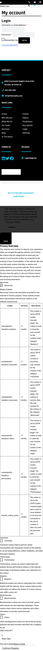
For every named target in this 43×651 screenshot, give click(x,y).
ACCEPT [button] (12, 227)
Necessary (8, 285)
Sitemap (26, 133)
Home (4, 114)
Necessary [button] (4, 282)
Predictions (27, 121)
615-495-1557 (10, 90)
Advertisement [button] (5, 595)
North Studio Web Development (21, 193)
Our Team (6, 125)
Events (25, 114)
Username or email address (14, 25)
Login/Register (31, 158)
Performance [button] (5, 557)
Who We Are (7, 118)
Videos (25, 118)
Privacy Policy (13, 222)
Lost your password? (10, 45)
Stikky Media (18, 196)
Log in (24, 40)
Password (7, 34)
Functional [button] (4, 538)
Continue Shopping (10, 648)
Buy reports (27, 125)
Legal (24, 129)
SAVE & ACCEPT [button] (6, 631)
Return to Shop (19, 644)
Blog (4, 133)
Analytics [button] (3, 576)
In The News (7, 137)
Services (5, 129)
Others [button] (2, 614)
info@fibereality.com (13, 96)
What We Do (7, 121)
